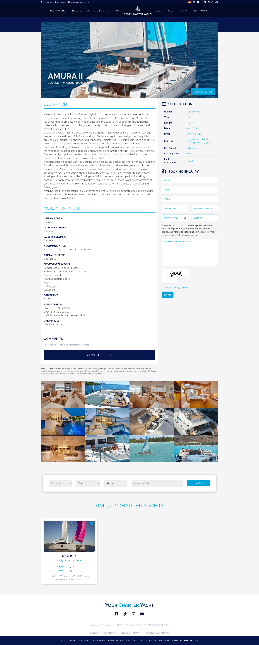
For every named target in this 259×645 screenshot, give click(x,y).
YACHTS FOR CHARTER (98, 11)
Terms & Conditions (103, 633)
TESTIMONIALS (201, 11)
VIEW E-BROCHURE (99, 355)
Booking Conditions (156, 633)
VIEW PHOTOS (203, 91)
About (159, 11)
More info (194, 640)
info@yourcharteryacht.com (80, 2)
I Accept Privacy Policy (175, 287)
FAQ (117, 11)
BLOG (171, 11)
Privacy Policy (129, 633)
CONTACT (184, 11)
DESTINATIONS (57, 11)
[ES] (189, 2)
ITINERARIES (76, 11)
